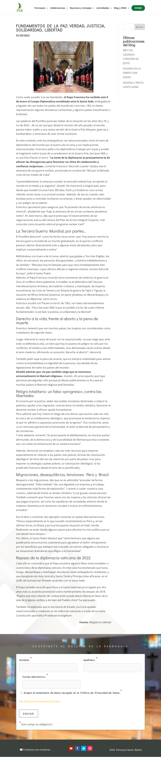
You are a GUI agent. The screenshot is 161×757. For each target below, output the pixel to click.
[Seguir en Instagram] (89, 748)
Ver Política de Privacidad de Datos (40, 701)
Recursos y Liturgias (81, 8)
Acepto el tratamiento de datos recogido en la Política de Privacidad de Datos (73, 692)
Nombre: (25, 660)
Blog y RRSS (120, 8)
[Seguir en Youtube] (71, 748)
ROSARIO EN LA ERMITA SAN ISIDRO (132, 73)
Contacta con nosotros (36, 749)
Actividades (103, 8)
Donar (138, 7)
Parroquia (39, 8)
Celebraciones (57, 8)
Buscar (139, 26)
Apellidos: (90, 660)
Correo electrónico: (35, 676)
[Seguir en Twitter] (83, 748)
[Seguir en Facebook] (77, 748)
